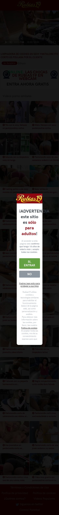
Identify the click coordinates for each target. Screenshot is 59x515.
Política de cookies (29, 328)
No (29, 274)
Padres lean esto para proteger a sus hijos (29, 284)
